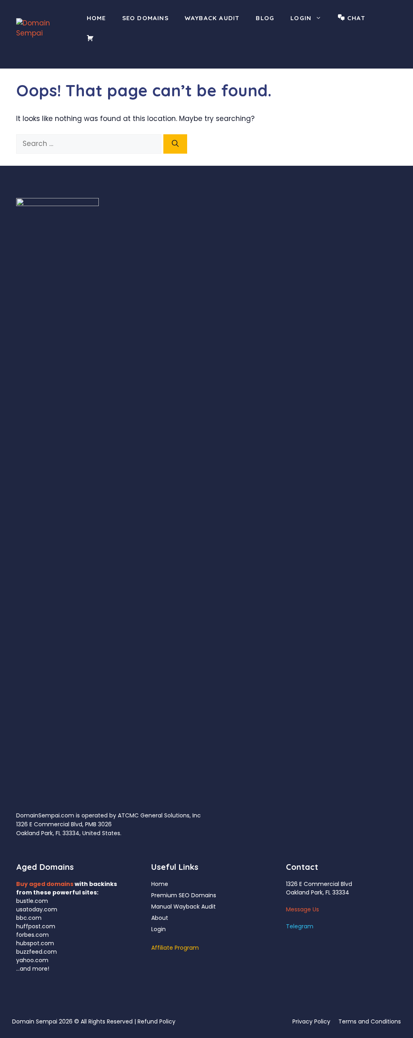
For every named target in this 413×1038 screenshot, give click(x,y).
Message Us (302, 909)
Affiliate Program (175, 948)
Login (300, 18)
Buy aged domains (44, 884)
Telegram (299, 926)
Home (96, 18)
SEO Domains (145, 18)
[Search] (175, 144)
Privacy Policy (311, 1021)
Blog (265, 18)
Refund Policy (156, 1021)
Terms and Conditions (369, 1021)
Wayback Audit (212, 18)
